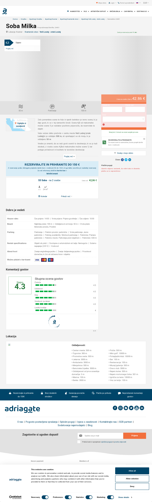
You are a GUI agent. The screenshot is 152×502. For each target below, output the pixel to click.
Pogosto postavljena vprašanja (41, 422)
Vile (86, 11)
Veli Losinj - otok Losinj (51, 32)
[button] (138, 3)
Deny (132, 486)
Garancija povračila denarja (76, 395)
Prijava (134, 435)
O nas (20, 422)
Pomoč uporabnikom (126, 3)
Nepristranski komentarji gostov (132, 395)
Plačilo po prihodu (103, 393)
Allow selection (132, 479)
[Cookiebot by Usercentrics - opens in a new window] (15, 497)
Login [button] (112, 3)
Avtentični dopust (99, 11)
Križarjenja (115, 11)
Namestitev (75, 11)
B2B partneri (125, 422)
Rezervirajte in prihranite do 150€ (23, 395)
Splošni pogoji (67, 422)
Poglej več (9, 48)
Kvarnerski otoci (32, 32)
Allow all (132, 471)
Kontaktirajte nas (108, 422)
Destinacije (142, 11)
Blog (90, 425)
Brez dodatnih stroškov (50, 395)
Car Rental (129, 11)
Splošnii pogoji (52, 173)
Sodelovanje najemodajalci (71, 425)
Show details (123, 497)
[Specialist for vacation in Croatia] (22, 409)
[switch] (68, 497)
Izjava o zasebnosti (87, 422)
